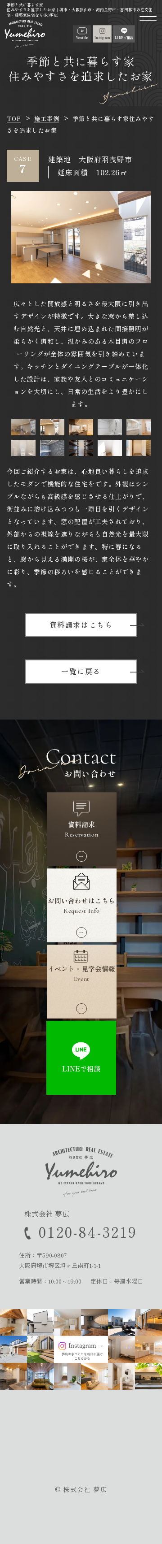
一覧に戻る (81, 671)
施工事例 (46, 118)
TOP (14, 118)
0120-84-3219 (88, 1231)
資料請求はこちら (81, 624)
